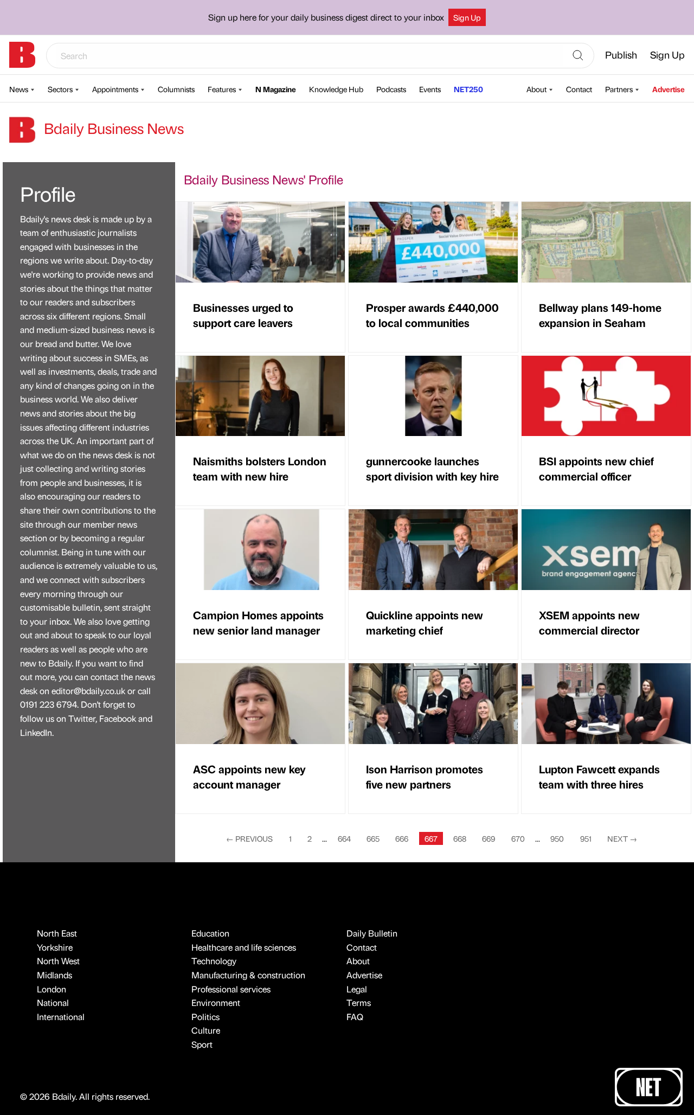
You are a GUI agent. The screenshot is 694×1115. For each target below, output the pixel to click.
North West (58, 960)
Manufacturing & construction (248, 975)
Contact (579, 89)
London (51, 989)
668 (459, 838)
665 (373, 838)
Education (210, 933)
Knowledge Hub (336, 89)
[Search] (577, 56)
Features (222, 89)
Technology (213, 960)
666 (401, 838)
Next (622, 838)
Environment (215, 1002)
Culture (205, 1030)
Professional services (231, 989)
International (61, 1016)
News (18, 89)
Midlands (54, 975)
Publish (621, 54)
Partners (619, 89)
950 (557, 838)
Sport (202, 1044)
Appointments (115, 89)
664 (344, 838)
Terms (358, 1002)
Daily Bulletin (371, 933)
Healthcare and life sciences (243, 947)
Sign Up (467, 17)
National (53, 1002)
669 (488, 838)
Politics (205, 1016)
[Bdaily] (22, 54)
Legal (356, 989)
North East (57, 933)
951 (586, 838)
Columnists (176, 89)
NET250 (468, 89)
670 (518, 838)
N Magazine (275, 89)
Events (430, 89)
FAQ (354, 1016)
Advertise (668, 89)
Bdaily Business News (112, 128)
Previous (249, 838)
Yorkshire (55, 947)
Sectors (60, 89)
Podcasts (391, 89)
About (536, 89)
